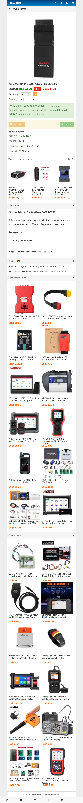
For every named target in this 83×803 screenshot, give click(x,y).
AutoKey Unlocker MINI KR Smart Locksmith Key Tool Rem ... (24, 481)
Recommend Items (17, 277)
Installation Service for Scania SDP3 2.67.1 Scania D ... (63, 183)
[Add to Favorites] (35, 94)
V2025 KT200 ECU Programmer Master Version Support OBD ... (24, 522)
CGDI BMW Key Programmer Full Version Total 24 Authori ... (24, 317)
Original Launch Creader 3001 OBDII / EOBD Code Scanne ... (55, 697)
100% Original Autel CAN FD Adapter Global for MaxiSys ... (55, 358)
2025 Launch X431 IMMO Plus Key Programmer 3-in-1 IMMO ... (24, 440)
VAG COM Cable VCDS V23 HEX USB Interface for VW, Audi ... (23, 616)
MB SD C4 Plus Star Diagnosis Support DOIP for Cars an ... (56, 399)
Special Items (15, 535)
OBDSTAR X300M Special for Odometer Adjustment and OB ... (17, 192)
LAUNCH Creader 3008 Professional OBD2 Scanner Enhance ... (54, 441)
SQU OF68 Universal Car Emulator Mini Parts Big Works (23, 575)
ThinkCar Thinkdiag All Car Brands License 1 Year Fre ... (40, 190)
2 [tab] (40, 78)
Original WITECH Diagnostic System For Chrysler (41, 266)
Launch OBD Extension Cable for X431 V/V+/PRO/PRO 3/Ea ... (57, 317)
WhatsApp (26, 151)
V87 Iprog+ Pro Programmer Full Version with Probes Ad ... (24, 779)
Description (14, 205)
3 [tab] (43, 78)
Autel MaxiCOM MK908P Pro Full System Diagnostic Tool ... (24, 697)
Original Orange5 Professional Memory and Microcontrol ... (23, 358)
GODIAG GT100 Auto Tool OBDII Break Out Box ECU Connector (56, 575)
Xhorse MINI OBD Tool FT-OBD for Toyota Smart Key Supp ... (23, 657)
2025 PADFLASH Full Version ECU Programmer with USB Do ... (57, 481)
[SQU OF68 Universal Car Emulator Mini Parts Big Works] (24, 556)
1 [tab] (37, 78)
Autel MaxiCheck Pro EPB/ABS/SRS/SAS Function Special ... (55, 780)
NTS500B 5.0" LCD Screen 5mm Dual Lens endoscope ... (57, 738)
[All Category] (56, 3)
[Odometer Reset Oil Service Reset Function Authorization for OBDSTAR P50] (57, 597)
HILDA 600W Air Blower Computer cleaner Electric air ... (23, 738)
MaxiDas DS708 (45, 251)
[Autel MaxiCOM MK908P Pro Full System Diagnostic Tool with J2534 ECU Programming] (24, 679)
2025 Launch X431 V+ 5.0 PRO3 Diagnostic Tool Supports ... (24, 399)
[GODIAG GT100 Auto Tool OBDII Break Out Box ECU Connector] (57, 556)
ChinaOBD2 (36, 795)
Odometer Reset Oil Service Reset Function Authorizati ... (55, 616)
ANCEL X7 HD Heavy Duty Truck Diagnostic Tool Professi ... (57, 522)
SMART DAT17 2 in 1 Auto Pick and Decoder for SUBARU (41, 271)
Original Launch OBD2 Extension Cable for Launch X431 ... (57, 657)
